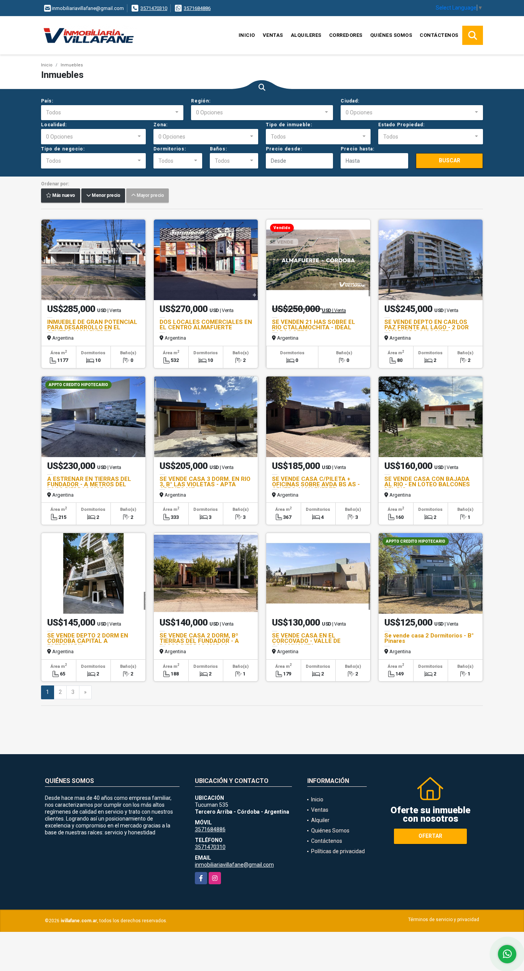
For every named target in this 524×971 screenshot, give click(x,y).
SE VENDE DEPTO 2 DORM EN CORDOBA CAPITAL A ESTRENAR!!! (87, 641)
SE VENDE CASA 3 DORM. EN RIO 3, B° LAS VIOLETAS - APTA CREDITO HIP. (205, 484)
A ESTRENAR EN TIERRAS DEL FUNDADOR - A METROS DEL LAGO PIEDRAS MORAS (89, 484)
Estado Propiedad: (401, 124)
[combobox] (112, 113)
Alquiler (320, 820)
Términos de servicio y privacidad (443, 919)
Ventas (273, 35)
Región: (201, 101)
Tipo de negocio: (63, 149)
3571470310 (153, 8)
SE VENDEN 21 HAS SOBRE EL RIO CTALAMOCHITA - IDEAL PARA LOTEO (313, 327)
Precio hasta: (357, 149)
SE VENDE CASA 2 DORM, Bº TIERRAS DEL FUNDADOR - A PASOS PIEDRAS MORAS (199, 641)
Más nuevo (63, 195)
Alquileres (306, 35)
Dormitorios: (169, 149)
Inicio (247, 35)
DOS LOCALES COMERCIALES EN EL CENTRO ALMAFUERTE (206, 325)
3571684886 (197, 8)
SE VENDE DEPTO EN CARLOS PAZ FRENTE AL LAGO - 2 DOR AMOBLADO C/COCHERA (426, 327)
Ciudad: (350, 101)
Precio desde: (284, 149)
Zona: (160, 124)
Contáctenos (439, 35)
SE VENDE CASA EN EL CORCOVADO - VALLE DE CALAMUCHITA (306, 641)
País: (47, 101)
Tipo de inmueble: (289, 124)
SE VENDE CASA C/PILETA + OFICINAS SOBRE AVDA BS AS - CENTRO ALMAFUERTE (316, 484)
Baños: (218, 149)
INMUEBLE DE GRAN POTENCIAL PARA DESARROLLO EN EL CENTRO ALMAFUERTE (92, 327)
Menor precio (105, 195)
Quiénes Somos (391, 35)
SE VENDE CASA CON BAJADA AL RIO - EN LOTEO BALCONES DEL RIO (427, 484)
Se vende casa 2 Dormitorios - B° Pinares (429, 638)
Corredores (346, 35)
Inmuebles (72, 65)
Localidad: (54, 124)
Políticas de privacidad (338, 851)
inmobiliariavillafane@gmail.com (234, 865)
